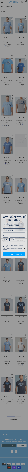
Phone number (7, 236)
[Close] (25, 215)
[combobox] (5, 239)
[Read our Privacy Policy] (24, 249)
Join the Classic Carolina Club (14, 254)
